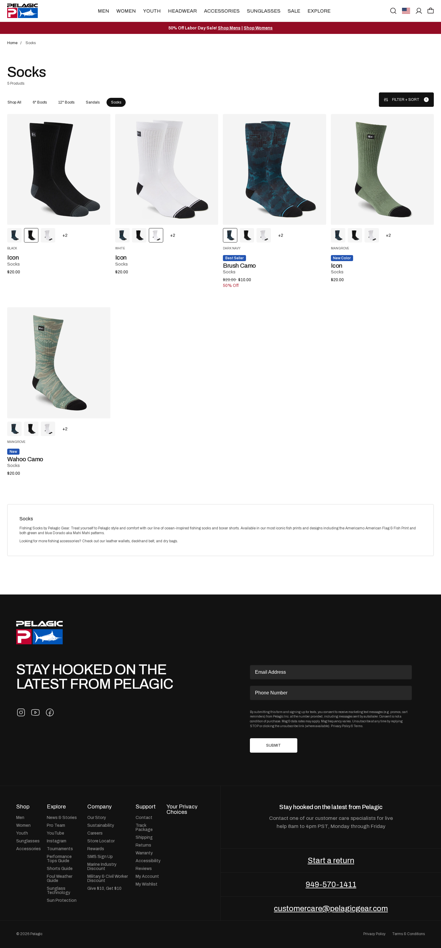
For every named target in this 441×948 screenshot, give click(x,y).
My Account (147, 876)
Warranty (144, 853)
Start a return (331, 860)
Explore (319, 11)
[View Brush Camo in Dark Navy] (14, 235)
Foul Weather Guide (59, 878)
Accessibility (148, 861)
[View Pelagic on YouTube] (35, 712)
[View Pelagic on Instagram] (21, 712)
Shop (22, 806)
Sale (294, 11)
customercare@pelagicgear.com (331, 908)
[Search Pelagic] (393, 11)
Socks (26, 518)
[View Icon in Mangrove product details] (382, 169)
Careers (95, 833)
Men (103, 11)
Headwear (182, 11)
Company (99, 806)
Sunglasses (263, 11)
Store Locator (101, 841)
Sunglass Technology (58, 890)
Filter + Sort (405, 99)
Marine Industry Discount (101, 866)
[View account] (419, 11)
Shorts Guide (60, 868)
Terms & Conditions (408, 934)
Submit (273, 745)
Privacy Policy (340, 726)
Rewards (95, 849)
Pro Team (56, 825)
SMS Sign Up (100, 856)
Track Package (144, 827)
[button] (431, 11)
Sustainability (100, 825)
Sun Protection (61, 900)
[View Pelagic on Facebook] (50, 712)
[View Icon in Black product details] (58, 169)
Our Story (96, 817)
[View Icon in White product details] (166, 169)
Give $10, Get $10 (104, 888)
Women (126, 11)
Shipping (144, 837)
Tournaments (60, 849)
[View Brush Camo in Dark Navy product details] (274, 169)
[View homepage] (22, 11)
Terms (358, 726)
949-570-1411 (331, 884)
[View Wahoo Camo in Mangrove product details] (58, 362)
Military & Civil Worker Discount (107, 878)
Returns (143, 845)
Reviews (144, 868)
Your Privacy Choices (181, 809)
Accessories (222, 11)
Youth (152, 11)
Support (146, 806)
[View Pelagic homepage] (39, 633)
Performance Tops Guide (59, 858)
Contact (144, 817)
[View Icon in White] (48, 235)
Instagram (56, 841)
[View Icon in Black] (139, 235)
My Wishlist (147, 884)
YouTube (55, 833)
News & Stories (62, 817)
